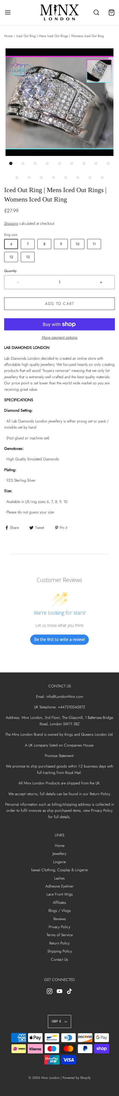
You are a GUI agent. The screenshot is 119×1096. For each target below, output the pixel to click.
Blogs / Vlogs (59, 910)
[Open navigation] (7, 12)
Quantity (10, 270)
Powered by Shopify (76, 1077)
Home (8, 35)
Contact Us (59, 959)
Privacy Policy (59, 927)
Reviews (59, 919)
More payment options (59, 337)
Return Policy (59, 943)
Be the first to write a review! (59, 639)
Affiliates (59, 902)
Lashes (59, 878)
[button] (59, 102)
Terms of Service (59, 935)
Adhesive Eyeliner (59, 886)
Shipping (11, 223)
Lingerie (59, 862)
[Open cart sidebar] (111, 12)
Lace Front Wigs (59, 894)
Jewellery (59, 853)
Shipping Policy (59, 951)
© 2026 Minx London (44, 1077)
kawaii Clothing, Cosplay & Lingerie (59, 870)
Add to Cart (59, 303)
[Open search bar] (96, 12)
